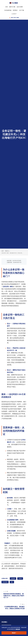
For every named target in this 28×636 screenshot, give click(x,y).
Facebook (5, 582)
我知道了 (14, 632)
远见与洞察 (20, 7)
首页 (6, 7)
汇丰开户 (14, 14)
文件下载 (21, 10)
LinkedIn (13, 578)
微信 (12, 582)
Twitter (20, 578)
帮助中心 (7, 251)
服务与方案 (12, 7)
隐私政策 (18, 629)
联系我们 (15, 10)
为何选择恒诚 (7, 10)
